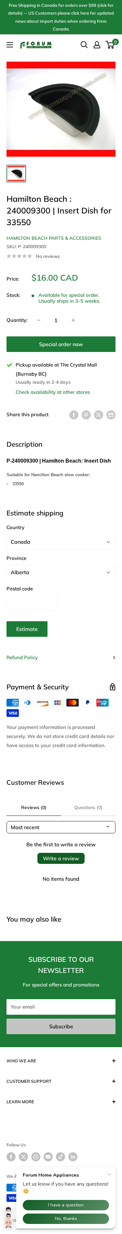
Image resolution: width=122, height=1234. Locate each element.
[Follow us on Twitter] (23, 1156)
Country (15, 527)
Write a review (61, 858)
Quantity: (17, 320)
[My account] (97, 44)
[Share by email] (110, 414)
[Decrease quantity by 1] (39, 320)
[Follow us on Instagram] (35, 1156)
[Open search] (84, 44)
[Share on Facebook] (73, 414)
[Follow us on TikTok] (60, 1156)
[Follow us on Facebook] (11, 1156)
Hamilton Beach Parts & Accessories (54, 238)
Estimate (27, 629)
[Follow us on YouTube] (48, 1156)
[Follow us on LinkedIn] (72, 1156)
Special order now (61, 344)
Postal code (20, 589)
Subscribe (61, 1026)
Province (16, 558)
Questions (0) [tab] (88, 807)
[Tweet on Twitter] (98, 414)
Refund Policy (22, 657)
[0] (110, 45)
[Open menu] (10, 44)
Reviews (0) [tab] (34, 807)
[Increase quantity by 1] (73, 320)
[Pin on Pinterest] (86, 414)
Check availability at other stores (53, 392)
